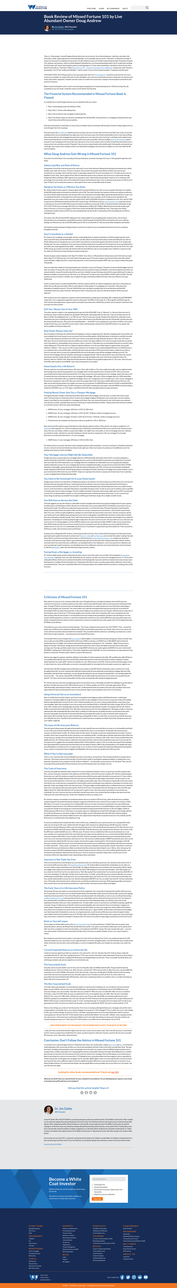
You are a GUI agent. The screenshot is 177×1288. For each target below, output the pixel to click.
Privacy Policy (44, 1277)
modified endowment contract (54, 898)
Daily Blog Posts (99, 1185)
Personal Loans (33, 1263)
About (125, 9)
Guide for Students (98, 1256)
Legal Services (67, 1244)
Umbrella (31, 1245)
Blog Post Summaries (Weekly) (104, 1194)
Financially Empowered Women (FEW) (134, 1241)
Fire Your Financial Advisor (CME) (102, 1238)
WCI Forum (32, 1231)
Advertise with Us (128, 1259)
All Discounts (127, 1251)
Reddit (140, 1275)
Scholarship (126, 1234)
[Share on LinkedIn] (90, 1092)
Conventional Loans (34, 1253)
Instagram (133, 1275)
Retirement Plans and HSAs (70, 1249)
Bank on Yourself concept (81, 924)
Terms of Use (44, 1275)
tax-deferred (62, 133)
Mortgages (36, 1248)
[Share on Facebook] (86, 1092)
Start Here (91, 9)
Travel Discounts (128, 1246)
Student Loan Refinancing (70, 1228)
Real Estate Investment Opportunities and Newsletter (108, 1191)
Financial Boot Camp (99, 1233)
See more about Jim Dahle (53, 1144)
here (110, 1045)
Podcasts (99, 1226)
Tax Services (66, 1242)
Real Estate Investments (69, 1237)
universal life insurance (118, 139)
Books (97, 1246)
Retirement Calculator (35, 1266)
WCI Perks (129, 1244)
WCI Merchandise (34, 1268)
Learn (101, 9)
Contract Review (67, 1240)
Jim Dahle (59, 27)
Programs (130, 1231)
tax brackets (76, 639)
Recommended (113, 9)
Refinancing (32, 1256)
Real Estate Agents (68, 1251)
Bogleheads (55, 547)
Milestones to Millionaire (100, 1231)
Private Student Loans (69, 1231)
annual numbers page (111, 202)
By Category (66, 1262)
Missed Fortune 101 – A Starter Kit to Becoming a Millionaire (92, 68)
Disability (31, 1238)
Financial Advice (67, 1233)
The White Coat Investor (100, 1228)
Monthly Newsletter (101, 1187)
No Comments (69, 29)
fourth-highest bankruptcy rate (102, 538)
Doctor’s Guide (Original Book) (102, 1249)
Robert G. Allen (85, 536)
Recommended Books (99, 1260)
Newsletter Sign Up (34, 1228)
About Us (129, 1254)
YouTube (145, 1275)
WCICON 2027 (127, 1228)
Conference (131, 1226)
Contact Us (126, 1256)
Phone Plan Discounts (129, 1249)
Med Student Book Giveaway (131, 1236)
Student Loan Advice (68, 1235)
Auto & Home (33, 1243)
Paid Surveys (32, 1261)
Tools (33, 1259)
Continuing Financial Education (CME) (104, 1243)
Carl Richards (98, 536)
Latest (64, 1257)
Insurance (35, 1236)
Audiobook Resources (99, 1258)
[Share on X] (95, 1092)
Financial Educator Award (130, 1238)
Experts (68, 1226)
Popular (65, 1259)
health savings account (79, 865)
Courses (98, 1236)
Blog (66, 1254)
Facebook (122, 1275)
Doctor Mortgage (34, 1251)
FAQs (30, 1233)
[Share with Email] (82, 1092)
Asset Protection (98, 1253)
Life (30, 1241)
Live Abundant (100, 75)
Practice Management (69, 1247)
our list (114, 1072)
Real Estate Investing (99, 1241)
